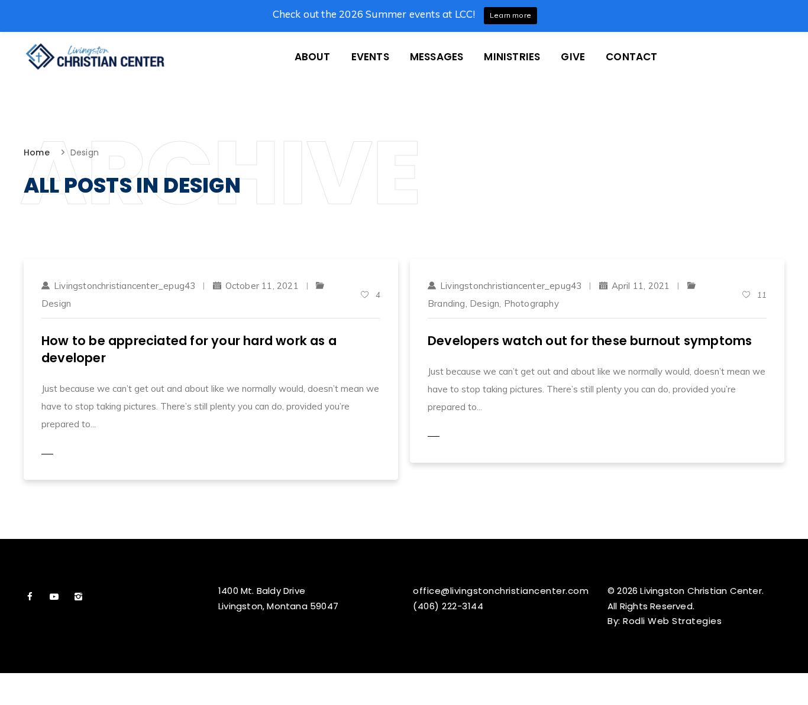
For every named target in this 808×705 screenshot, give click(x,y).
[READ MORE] (71, 454)
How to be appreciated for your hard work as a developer (189, 349)
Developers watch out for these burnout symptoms (590, 340)
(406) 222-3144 (448, 606)
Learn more (510, 15)
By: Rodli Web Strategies (664, 621)
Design (56, 303)
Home (37, 152)
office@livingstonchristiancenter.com (501, 590)
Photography (531, 303)
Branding (447, 303)
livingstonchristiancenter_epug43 (124, 285)
